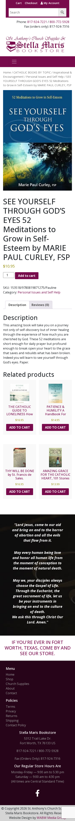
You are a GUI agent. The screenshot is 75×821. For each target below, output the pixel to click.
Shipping (12, 720)
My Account (51, 3)
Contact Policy (16, 725)
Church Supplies (17, 684)
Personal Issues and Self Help (45, 76)
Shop (9, 679)
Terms (10, 706)
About (10, 688)
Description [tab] (17, 305)
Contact (11, 693)
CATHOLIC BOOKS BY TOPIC (32, 72)
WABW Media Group (51, 818)
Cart (19, 3)
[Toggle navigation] (14, 62)
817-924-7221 (37, 22)
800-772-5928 (59, 22)
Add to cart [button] (19, 427)
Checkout (31, 3)
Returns (11, 716)
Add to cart (26, 276)
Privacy (11, 711)
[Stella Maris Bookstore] (36, 44)
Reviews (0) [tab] (40, 305)
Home (7, 72)
